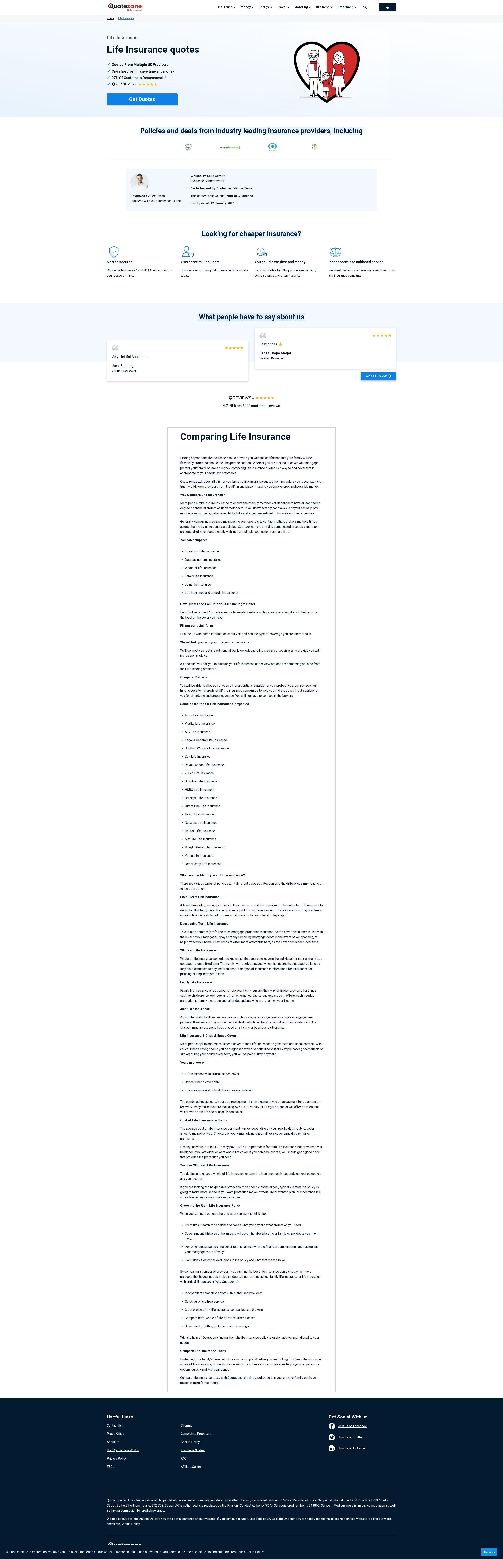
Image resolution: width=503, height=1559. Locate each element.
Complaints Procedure (196, 1434)
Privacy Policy (117, 1458)
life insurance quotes (258, 481)
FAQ (183, 1458)
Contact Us (114, 1425)
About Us (113, 1442)
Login (387, 7)
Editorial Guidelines (239, 196)
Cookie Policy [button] (254, 1551)
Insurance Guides (193, 1450)
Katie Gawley (216, 176)
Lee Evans (158, 196)
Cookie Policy (190, 1442)
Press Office (115, 1434)
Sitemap (186, 1425)
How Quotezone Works (123, 1450)
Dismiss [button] (489, 1551)
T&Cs (110, 1467)
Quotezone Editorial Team (234, 188)
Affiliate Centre (191, 1467)
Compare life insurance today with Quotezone (211, 1378)
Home (110, 18)
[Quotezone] (125, 7)
